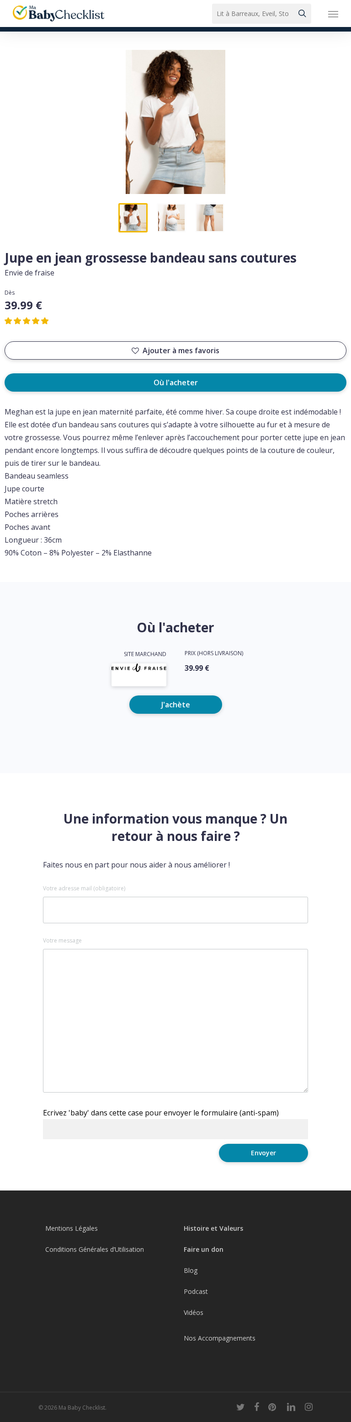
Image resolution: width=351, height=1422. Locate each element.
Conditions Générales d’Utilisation (94, 1249)
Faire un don (203, 1249)
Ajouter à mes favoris (181, 350)
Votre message (62, 940)
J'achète (175, 705)
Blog (190, 1270)
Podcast (196, 1291)
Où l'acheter (176, 382)
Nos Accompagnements (219, 1338)
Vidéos (193, 1312)
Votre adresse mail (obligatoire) (84, 888)
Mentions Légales (71, 1228)
